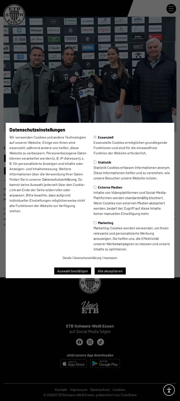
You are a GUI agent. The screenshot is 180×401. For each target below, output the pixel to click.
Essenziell (105, 137)
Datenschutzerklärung (59, 179)
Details (67, 258)
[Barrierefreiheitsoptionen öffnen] (169, 390)
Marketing (105, 223)
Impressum (110, 258)
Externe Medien (109, 187)
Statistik (104, 162)
